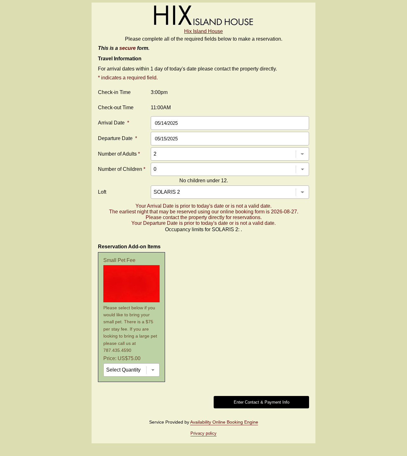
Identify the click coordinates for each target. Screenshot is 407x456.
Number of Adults (119, 154)
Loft (102, 192)
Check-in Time (114, 92)
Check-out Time (116, 107)
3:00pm (159, 92)
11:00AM (161, 107)
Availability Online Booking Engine (224, 422)
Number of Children (121, 169)
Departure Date (117, 138)
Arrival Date (113, 122)
